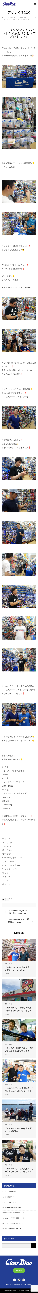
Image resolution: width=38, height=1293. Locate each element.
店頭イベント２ (9, 964)
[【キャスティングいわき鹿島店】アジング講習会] (19, 1111)
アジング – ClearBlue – (19, 1290)
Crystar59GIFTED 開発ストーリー (11, 1228)
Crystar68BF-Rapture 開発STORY (11, 1207)
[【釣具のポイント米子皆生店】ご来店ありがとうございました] (19, 950)
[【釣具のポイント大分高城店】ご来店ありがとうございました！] (19, 1070)
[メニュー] (35, 3)
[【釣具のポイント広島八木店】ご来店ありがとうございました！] (19, 1151)
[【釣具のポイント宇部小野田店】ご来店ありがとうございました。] (19, 990)
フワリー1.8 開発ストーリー (10, 1202)
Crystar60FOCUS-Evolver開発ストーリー (13, 1213)
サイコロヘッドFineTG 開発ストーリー (13, 1223)
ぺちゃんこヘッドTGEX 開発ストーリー (13, 1218)
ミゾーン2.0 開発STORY (9, 1192)
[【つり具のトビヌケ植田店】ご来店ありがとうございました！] (19, 1030)
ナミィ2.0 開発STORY (8, 1197)
